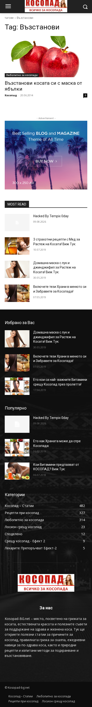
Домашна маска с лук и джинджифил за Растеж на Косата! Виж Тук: (54, 267)
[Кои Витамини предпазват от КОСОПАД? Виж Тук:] (17, 471)
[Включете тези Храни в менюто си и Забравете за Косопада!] (17, 293)
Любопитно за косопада (22, 75)
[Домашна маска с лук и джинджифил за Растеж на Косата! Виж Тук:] (17, 269)
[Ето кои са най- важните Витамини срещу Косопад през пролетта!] (17, 386)
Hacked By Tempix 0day (51, 216)
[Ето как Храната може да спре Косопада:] (17, 447)
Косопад (11, 95)
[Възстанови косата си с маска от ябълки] (46, 56)
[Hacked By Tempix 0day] (17, 222)
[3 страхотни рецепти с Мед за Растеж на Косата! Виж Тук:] (17, 246)
